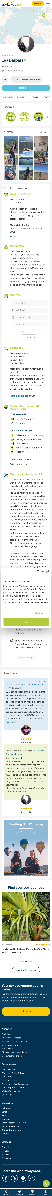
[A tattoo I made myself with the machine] (41, 143)
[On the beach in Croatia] (26, 172)
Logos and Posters (10, 1080)
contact (27, 87)
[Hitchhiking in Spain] (41, 172)
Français (5, 1150)
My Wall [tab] (35, 97)
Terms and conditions (11, 1126)
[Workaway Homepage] (11, 3)
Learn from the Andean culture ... (31, 684)
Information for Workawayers (15, 1041)
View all (44, 132)
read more (26, 831)
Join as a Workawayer (11, 1045)
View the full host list (26, 969)
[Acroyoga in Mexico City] (41, 158)
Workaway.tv (7, 1076)
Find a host (6, 1034)
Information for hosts (11, 1037)
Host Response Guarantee (14, 1122)
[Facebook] (5, 1178)
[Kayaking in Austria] (26, 158)
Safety (5, 1112)
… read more (20, 791)
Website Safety (26, 657)
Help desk (6, 1108)
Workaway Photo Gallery (13, 1073)
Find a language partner (23, 395)
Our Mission (7, 1094)
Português (6, 1158)
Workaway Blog (9, 1069)
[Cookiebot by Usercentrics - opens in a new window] (37, 572)
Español (5, 1154)
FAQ (4, 1115)
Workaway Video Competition (15, 1084)
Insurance (6, 1119)
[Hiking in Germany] (11, 143)
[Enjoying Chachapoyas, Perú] (26, 143)
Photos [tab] (21, 97)
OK (26, 622)
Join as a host (7, 1048)
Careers (5, 1133)
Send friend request (27, 79)
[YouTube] (14, 1178)
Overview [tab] (7, 97)
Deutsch (5, 1147)
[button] (21, 961)
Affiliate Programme (11, 1091)
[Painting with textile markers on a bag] (11, 158)
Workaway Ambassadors (13, 1087)
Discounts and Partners (12, 1055)
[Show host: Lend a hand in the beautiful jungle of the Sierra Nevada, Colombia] (26, 916)
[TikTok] (31, 1178)
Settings (39, 613)
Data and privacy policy (12, 1130)
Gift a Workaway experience (14, 1052)
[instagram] (23, 1178)
